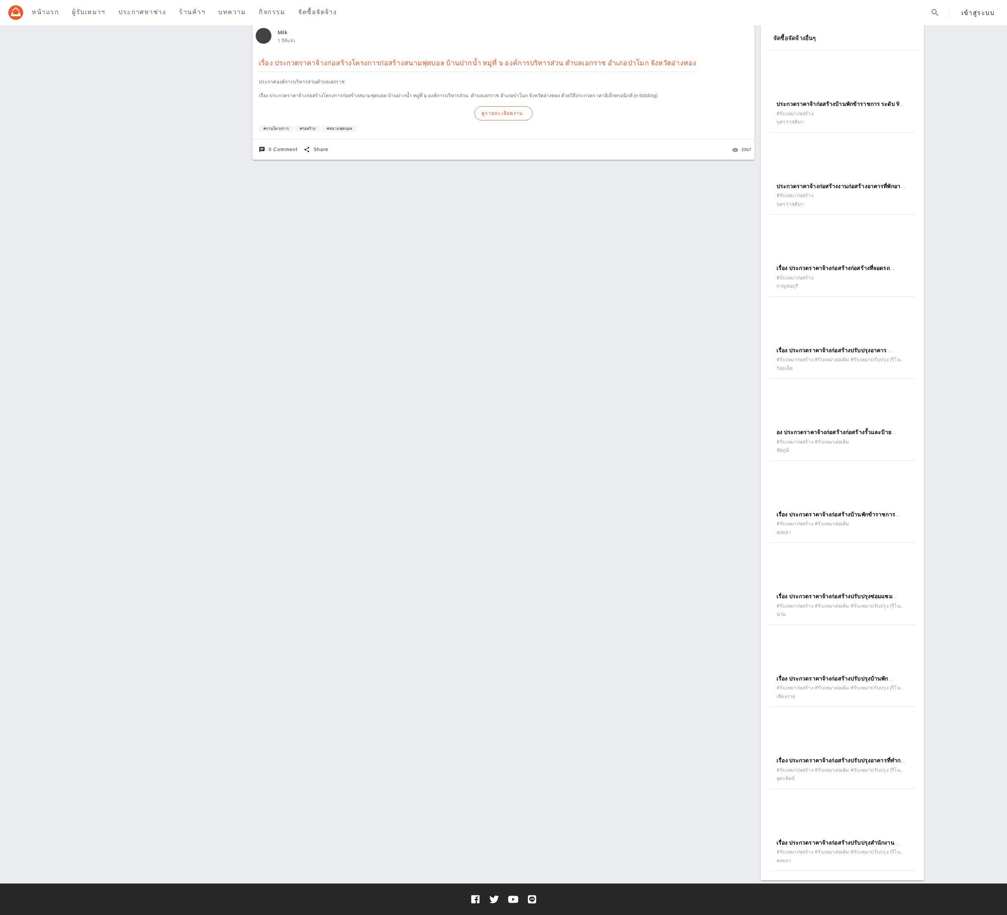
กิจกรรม (272, 12)
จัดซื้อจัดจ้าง (317, 12)
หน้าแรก (45, 12)
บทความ (232, 12)
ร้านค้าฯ (192, 12)
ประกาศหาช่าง (142, 12)
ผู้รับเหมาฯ (88, 12)
